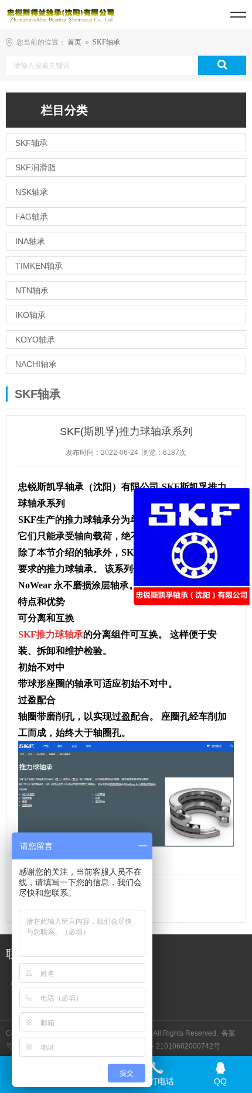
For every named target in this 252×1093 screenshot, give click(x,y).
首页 (74, 42)
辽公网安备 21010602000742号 (167, 1046)
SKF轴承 (106, 42)
